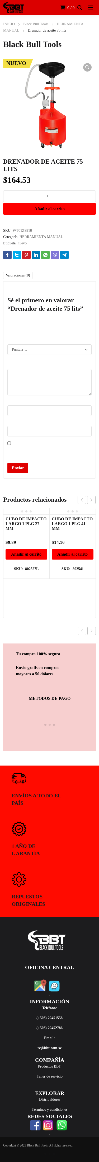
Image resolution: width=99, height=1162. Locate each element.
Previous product (82, 631)
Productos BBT (49, 1066)
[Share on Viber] (55, 255)
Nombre (14, 402)
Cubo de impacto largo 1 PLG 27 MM (26, 524)
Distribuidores (49, 1099)
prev (82, 500)
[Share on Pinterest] (26, 255)
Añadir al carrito (49, 209)
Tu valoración (19, 366)
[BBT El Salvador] (13, 7)
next (91, 500)
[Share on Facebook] (7, 255)
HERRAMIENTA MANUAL (41, 237)
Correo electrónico (22, 423)
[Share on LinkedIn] (36, 255)
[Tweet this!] (17, 255)
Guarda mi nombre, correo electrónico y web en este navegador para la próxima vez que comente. (46, 452)
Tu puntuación (19, 337)
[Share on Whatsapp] (45, 255)
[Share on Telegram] (64, 255)
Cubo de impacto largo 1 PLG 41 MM (72, 524)
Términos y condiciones (49, 1109)
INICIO (9, 24)
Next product (91, 631)
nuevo (22, 243)
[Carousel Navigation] (87, 500)
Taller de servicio (50, 1076)
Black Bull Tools (35, 24)
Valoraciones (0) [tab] (18, 275)
